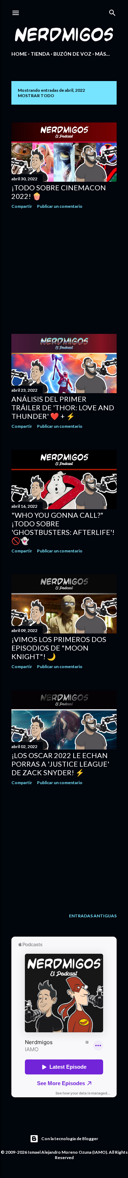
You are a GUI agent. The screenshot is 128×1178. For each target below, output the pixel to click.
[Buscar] (112, 11)
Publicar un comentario (59, 206)
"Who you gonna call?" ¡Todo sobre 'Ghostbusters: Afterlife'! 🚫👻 (62, 528)
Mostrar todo (36, 95)
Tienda (40, 54)
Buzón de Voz (72, 54)
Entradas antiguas (93, 915)
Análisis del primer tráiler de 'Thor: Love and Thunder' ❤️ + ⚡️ (62, 407)
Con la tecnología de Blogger (69, 1138)
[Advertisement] (64, 271)
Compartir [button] (21, 206)
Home (19, 54)
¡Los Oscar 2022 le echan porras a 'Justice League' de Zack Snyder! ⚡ (60, 764)
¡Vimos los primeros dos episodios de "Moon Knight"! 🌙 (58, 648)
